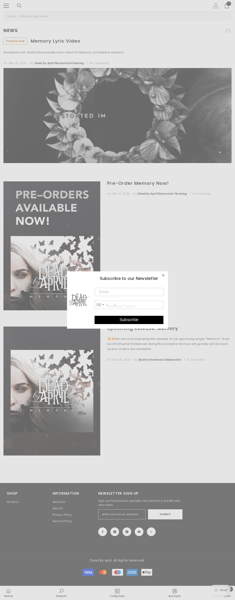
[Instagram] (114, 531)
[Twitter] (151, 531)
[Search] (19, 5)
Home (11, 16)
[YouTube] (139, 531)
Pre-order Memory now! (138, 183)
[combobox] (100, 305)
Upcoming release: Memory (142, 328)
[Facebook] (102, 531)
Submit (165, 514)
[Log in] (215, 5)
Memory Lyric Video (43, 41)
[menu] (6, 5)
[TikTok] (127, 531)
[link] (61, 593)
